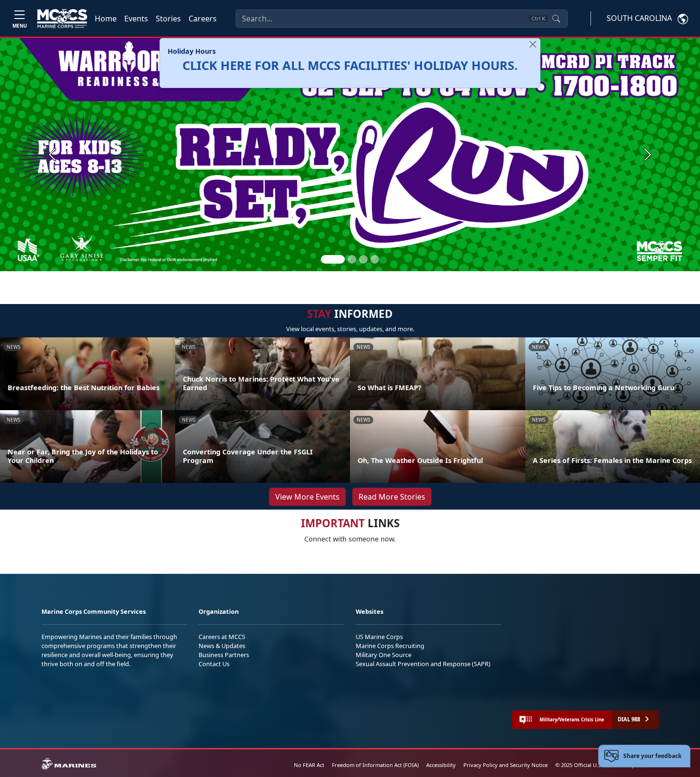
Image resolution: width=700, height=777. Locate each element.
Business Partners (224, 654)
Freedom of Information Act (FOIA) (375, 764)
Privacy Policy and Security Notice (505, 764)
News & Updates (222, 645)
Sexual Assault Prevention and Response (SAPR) (423, 663)
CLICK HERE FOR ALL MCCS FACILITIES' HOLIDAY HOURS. (350, 65)
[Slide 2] (352, 259)
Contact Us (214, 663)
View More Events (307, 497)
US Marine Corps (379, 636)
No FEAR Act (309, 764)
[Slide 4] (374, 259)
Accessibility (441, 764)
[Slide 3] (363, 259)
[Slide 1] (333, 259)
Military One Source (383, 654)
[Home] (62, 18)
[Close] (533, 44)
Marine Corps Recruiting (390, 645)
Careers (203, 18)
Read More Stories (392, 497)
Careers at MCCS (222, 636)
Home (106, 18)
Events (136, 18)
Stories (168, 18)
